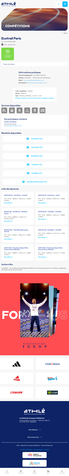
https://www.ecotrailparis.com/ (37, 83)
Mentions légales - (39, 449)
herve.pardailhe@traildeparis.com (33, 80)
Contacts (46, 449)
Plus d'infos (8, 203)
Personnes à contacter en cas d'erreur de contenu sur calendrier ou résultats (34, 98)
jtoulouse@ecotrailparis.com (13, 125)
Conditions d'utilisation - (27, 449)
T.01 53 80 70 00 (24, 422)
